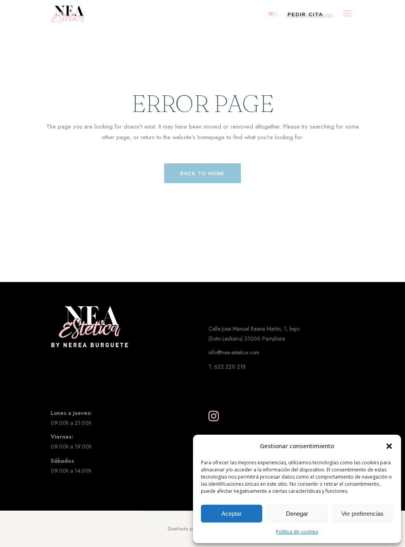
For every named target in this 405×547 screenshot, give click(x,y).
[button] (389, 446)
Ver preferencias (362, 513)
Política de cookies (297, 531)
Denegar (297, 513)
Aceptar (231, 513)
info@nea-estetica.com (233, 352)
